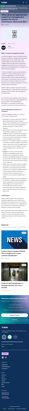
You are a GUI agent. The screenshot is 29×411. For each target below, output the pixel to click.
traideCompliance (6, 366)
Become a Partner (6, 382)
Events (3, 386)
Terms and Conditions (21, 408)
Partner (3, 380)
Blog (3, 384)
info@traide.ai (9, 217)
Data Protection (11, 408)
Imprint (4, 408)
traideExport (4, 368)
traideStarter (5, 364)
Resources (4, 378)
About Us (4, 375)
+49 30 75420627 (6, 398)
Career (3, 377)
